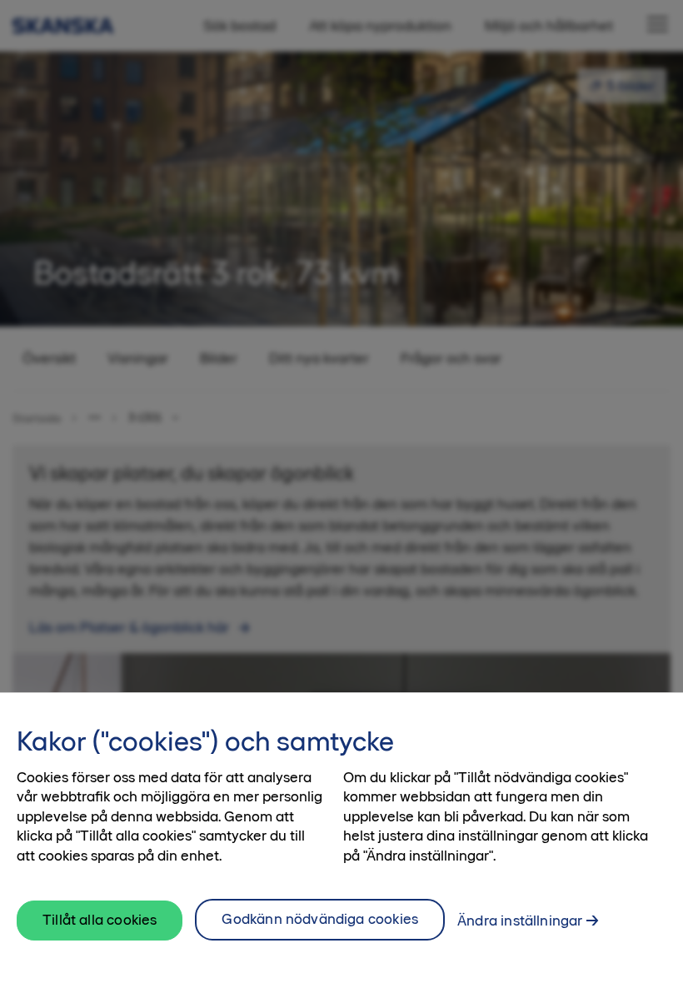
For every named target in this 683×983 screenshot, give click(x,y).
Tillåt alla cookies (99, 920)
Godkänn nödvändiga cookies (320, 919)
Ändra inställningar (519, 920)
